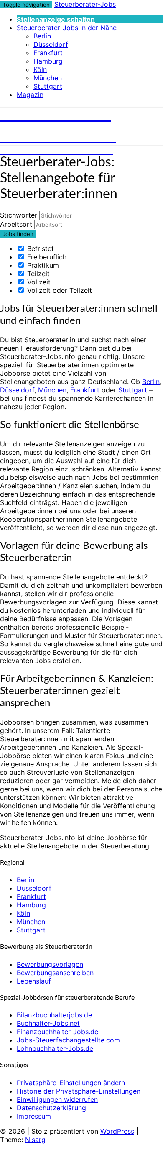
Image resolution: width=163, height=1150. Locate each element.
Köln (40, 69)
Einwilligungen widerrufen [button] (57, 1099)
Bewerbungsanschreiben (55, 972)
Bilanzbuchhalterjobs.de (54, 1015)
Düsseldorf (50, 44)
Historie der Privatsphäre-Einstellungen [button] (78, 1091)
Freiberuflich (45, 257)
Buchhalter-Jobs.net (48, 1023)
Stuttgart (47, 86)
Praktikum (42, 265)
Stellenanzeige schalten (56, 19)
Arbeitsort (16, 224)
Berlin (42, 36)
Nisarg (35, 1139)
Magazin (30, 94)
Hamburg (48, 61)
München (47, 78)
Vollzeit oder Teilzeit (58, 290)
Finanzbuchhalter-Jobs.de (57, 1031)
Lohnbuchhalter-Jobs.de (55, 1048)
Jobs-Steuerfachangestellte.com (68, 1040)
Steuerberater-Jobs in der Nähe (67, 27)
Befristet (39, 248)
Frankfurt (48, 53)
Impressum (34, 1116)
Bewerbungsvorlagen (50, 964)
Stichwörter (18, 215)
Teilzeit (37, 273)
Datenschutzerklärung (51, 1108)
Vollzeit (38, 282)
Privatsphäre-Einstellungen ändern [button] (71, 1082)
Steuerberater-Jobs (85, 4)
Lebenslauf (34, 981)
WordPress (117, 1131)
